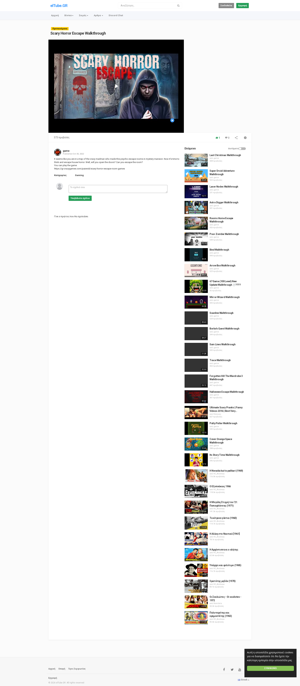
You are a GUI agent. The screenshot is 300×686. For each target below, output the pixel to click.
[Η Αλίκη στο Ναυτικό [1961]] (196, 538)
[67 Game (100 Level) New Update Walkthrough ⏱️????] (196, 286)
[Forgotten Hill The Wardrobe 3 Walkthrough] (196, 381)
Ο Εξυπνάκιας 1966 (220, 486)
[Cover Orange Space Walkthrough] (196, 444)
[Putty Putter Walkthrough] (196, 428)
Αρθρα (97, 15)
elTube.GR (58, 5)
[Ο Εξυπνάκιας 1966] (196, 491)
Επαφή (62, 669)
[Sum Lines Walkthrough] (196, 349)
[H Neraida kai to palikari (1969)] (196, 475)
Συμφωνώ (270, 668)
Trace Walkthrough (220, 360)
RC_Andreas (219, 474)
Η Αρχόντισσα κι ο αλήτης (224, 549)
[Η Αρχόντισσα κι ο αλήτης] (196, 554)
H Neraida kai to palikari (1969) (226, 470)
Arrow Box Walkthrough (222, 265)
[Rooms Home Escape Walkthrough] (196, 223)
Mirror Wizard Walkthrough (225, 297)
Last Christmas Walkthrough (225, 155)
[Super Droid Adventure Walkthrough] (196, 175)
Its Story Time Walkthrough (225, 455)
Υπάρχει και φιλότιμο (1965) (225, 565)
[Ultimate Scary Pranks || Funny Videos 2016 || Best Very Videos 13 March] (196, 412)
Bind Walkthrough (219, 249)
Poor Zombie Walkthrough (224, 234)
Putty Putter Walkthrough (223, 423)
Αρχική (55, 15)
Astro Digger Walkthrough (224, 202)
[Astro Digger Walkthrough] (196, 207)
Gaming (79, 175)
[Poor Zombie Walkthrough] (196, 239)
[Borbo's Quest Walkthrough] (196, 333)
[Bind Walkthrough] (196, 254)
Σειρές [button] (82, 15)
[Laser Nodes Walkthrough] (196, 191)
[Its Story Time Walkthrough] (196, 460)
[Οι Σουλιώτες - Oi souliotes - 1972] (196, 602)
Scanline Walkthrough (222, 313)
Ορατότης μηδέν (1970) (223, 581)
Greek (244, 680)
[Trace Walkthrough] (196, 365)
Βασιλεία (218, 603)
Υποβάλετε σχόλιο (80, 198)
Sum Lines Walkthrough (223, 344)
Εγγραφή (242, 5)
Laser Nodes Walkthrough (224, 186)
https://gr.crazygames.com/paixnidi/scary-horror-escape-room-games (89, 168)
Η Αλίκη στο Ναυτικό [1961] (225, 533)
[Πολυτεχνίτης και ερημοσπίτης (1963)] (196, 617)
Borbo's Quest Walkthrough (224, 328)
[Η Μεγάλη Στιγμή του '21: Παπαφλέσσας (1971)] (196, 507)
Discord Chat (116, 15)
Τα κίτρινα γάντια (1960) (223, 518)
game (66, 150)
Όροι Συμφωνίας (77, 669)
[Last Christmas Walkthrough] (196, 160)
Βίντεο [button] (68, 15)
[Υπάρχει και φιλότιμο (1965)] (196, 570)
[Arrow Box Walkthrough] (196, 270)
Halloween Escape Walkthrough (227, 391)
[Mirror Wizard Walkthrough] (196, 302)
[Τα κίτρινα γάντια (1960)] (196, 523)
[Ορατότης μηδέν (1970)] (196, 586)
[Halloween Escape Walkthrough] (196, 396)
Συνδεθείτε (226, 5)
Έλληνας (217, 414)
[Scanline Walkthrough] (196, 318)
